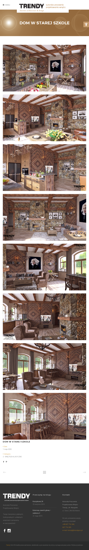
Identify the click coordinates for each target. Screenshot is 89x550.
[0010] (44, 439)
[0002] (44, 141)
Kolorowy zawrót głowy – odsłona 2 (42, 511)
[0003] (44, 190)
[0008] (44, 340)
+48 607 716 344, (68, 524)
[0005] (44, 290)
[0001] (44, 91)
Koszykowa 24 (38, 501)
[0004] (44, 240)
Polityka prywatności (77, 545)
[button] (86, 24)
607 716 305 (66, 527)
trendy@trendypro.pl (72, 530)
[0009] (44, 389)
